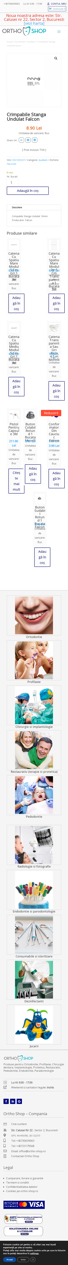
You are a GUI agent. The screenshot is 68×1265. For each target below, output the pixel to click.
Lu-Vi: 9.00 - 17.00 (32, 4)
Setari (23, 1259)
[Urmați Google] (19, 1101)
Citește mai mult (16, 481)
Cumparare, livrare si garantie (24, 1178)
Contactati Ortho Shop (25, 1156)
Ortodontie (19, 41)
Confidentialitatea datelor (22, 1187)
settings (34, 1253)
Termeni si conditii (17, 1182)
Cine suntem (19, 1124)
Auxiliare (31, 41)
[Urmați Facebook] (6, 1101)
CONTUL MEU (58, 4)
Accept (9, 1259)
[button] (56, 58)
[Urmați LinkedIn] (12, 1101)
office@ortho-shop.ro (32, 1151)
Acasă (10, 41)
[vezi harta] (34, 23)
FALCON (11, 163)
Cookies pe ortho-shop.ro (22, 1191)
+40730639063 (12, 4)
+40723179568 (25, 1146)
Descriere (17, 207)
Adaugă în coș (28, 190)
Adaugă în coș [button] (16, 303)
